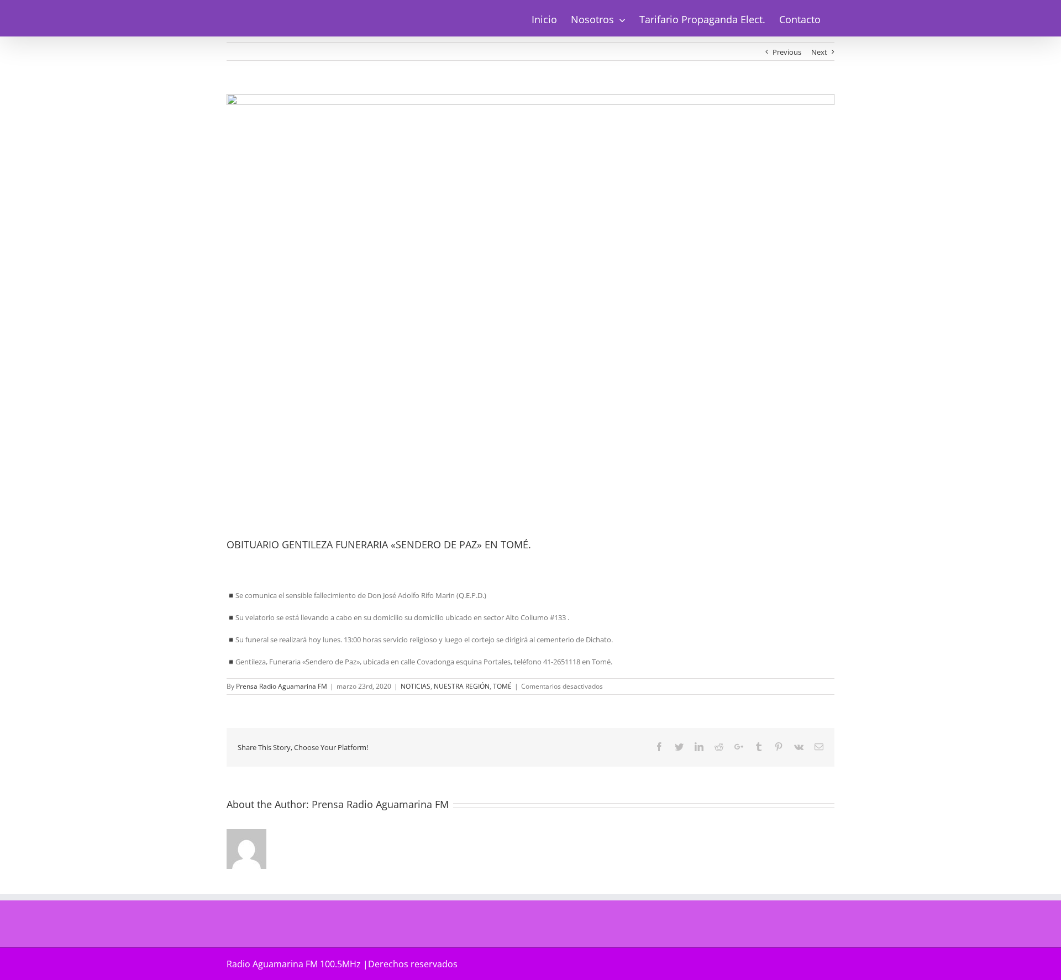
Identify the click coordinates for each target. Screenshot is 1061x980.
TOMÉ (502, 686)
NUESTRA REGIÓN (462, 686)
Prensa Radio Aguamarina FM (281, 686)
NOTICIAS (415, 686)
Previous (787, 52)
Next (819, 52)
